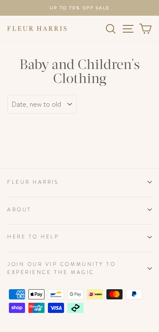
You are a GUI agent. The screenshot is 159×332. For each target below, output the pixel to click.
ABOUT (19, 209)
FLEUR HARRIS (33, 182)
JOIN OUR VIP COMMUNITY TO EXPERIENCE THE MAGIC (61, 268)
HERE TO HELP (33, 236)
